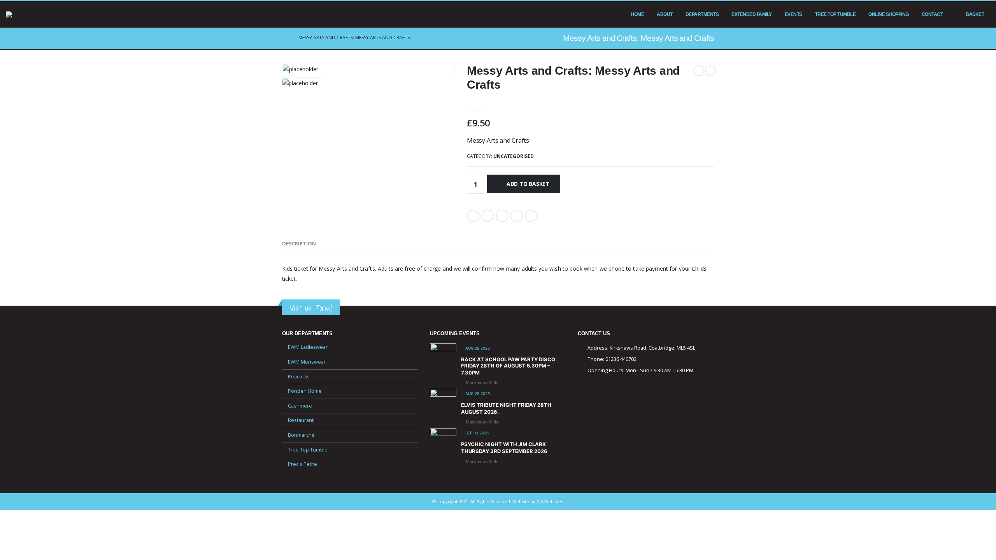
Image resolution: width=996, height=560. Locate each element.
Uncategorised (513, 156)
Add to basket (528, 183)
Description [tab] (299, 243)
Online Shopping (888, 14)
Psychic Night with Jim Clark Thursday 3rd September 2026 (504, 447)
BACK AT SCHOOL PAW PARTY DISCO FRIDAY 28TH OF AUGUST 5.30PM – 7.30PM (508, 365)
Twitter (487, 216)
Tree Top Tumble (835, 14)
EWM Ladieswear (308, 347)
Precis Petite (302, 464)
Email (531, 216)
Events (793, 14)
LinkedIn (502, 216)
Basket (975, 14)
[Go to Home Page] (285, 37)
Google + (516, 216)
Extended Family (751, 14)
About (665, 14)
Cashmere (300, 405)
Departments (702, 14)
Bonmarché (301, 435)
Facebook (473, 216)
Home (637, 14)
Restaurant (301, 420)
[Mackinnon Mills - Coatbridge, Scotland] (29, 14)
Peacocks (299, 376)
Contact (932, 14)
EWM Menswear (307, 362)
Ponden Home (305, 391)
